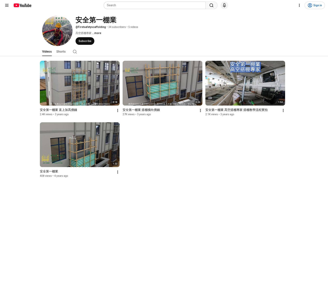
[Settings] (299, 5)
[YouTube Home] (22, 5)
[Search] (211, 5)
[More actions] (117, 110)
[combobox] (156, 5)
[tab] (47, 51)
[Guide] (7, 5)
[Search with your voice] (224, 5)
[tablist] (164, 51)
